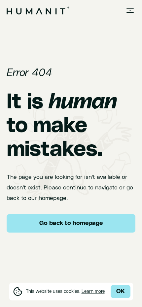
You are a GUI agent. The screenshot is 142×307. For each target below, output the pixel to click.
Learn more (93, 291)
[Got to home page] (38, 10)
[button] (130, 10)
